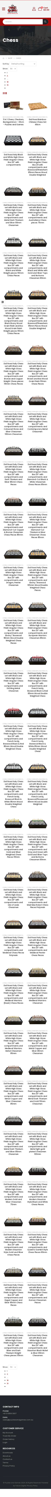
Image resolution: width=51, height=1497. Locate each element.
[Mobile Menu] (3, 9)
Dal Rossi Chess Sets (21, 202)
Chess (22, 117)
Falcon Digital (21, 1486)
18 (7, 82)
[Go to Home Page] (3, 58)
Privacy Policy (9, 1466)
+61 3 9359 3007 (9, 1413)
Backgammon (7, 117)
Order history (8, 1439)
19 (7, 85)
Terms (5, 1462)
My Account (8, 1432)
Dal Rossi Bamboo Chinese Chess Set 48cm (37, 122)
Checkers (16, 117)
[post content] (13, 105)
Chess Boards (11, 152)
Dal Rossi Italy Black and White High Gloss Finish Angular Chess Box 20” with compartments (13, 159)
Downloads (8, 1452)
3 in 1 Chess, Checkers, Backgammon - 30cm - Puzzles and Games (13, 122)
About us (6, 1456)
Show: (5, 68)
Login (5, 1442)
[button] (4, 93)
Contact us (7, 1459)
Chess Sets (34, 117)
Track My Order (9, 1436)
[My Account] (34, 9)
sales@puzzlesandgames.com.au (18, 1419)
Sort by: (6, 64)
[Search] (45, 21)
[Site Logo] (12, 9)
